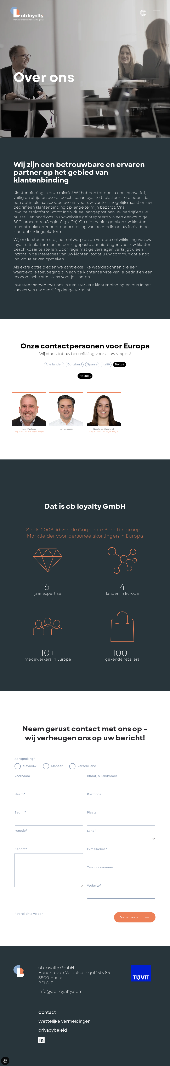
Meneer (57, 766)
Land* (91, 831)
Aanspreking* (25, 759)
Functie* (21, 831)
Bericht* (21, 849)
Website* (94, 885)
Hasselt (85, 376)
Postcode (94, 794)
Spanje (92, 364)
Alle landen (54, 364)
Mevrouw (29, 766)
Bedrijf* (20, 812)
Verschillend (87, 766)
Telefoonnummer (100, 867)
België (119, 364)
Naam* (20, 794)
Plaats (91, 812)
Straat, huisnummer (102, 776)
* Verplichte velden (29, 914)
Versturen (129, 917)
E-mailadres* (97, 849)
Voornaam (22, 776)
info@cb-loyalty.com (60, 992)
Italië (106, 364)
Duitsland (74, 364)
